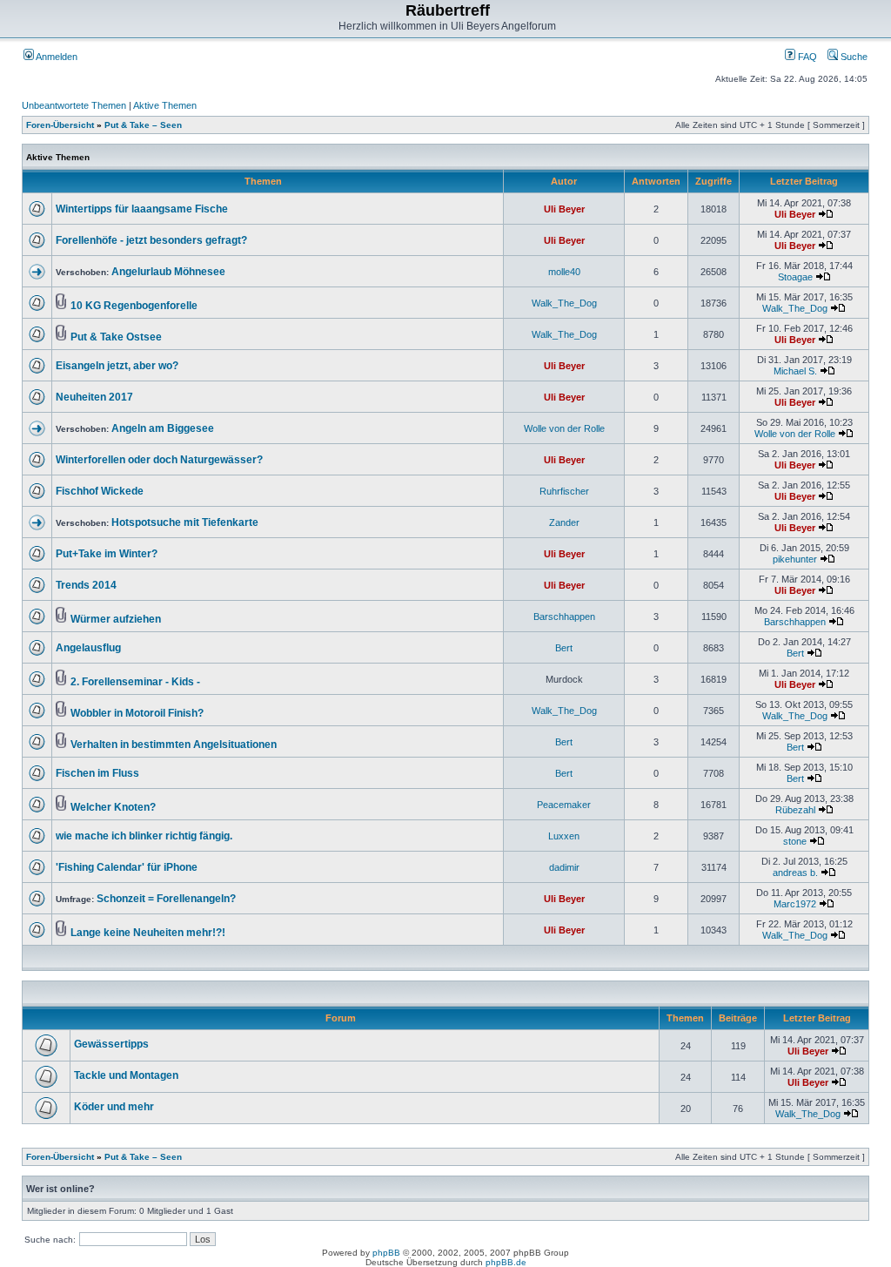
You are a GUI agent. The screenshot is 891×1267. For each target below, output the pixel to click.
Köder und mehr (114, 1107)
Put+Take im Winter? (106, 554)
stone (795, 841)
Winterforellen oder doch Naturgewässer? (159, 460)
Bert (564, 648)
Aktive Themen (165, 105)
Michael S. (795, 371)
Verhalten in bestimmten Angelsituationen (173, 744)
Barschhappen (564, 616)
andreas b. (795, 872)
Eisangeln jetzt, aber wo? (117, 366)
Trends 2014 (86, 585)
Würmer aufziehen (115, 619)
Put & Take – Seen (143, 125)
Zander (564, 522)
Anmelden (55, 56)
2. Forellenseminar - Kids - (135, 682)
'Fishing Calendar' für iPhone (127, 867)
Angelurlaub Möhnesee (168, 272)
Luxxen (563, 836)
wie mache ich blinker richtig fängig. (144, 836)
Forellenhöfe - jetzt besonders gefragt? (151, 240)
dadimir (564, 867)
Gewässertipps (111, 1044)
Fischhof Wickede (100, 491)
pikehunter (795, 559)
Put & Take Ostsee (116, 337)
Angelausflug (88, 648)
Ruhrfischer (564, 491)
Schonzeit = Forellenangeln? (166, 899)
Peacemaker (564, 804)
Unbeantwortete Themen (74, 105)
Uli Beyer (564, 209)
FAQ (806, 56)
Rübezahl (795, 810)
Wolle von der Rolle (564, 428)
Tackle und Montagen (126, 1075)
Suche (853, 56)
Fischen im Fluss (97, 773)
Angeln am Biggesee (162, 428)
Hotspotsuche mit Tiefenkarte (184, 522)
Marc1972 (795, 904)
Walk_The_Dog (564, 303)
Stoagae (795, 277)
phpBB (386, 1252)
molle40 (564, 271)
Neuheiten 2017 (94, 397)
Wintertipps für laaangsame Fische (142, 209)
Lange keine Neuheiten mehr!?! (147, 933)
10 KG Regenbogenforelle (134, 306)
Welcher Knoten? (113, 807)
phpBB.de (506, 1262)
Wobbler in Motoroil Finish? (137, 713)
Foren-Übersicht (60, 125)
